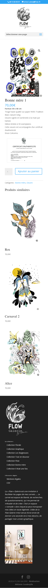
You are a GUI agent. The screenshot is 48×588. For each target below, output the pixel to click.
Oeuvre (30, 182)
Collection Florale (14, 445)
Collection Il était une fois (17, 468)
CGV (8, 483)
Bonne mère (20, 182)
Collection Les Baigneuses (17, 453)
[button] (39, 50)
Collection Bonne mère (16, 465)
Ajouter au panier (28, 171)
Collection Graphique (15, 449)
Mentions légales (14, 479)
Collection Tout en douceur (18, 457)
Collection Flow (13, 461)
